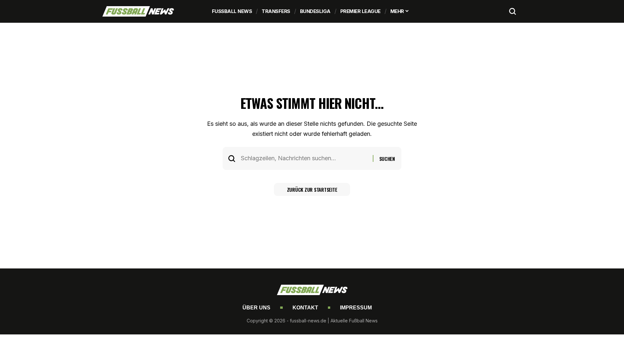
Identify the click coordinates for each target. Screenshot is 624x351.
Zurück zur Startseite (312, 189)
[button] (512, 11)
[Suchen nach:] (304, 158)
